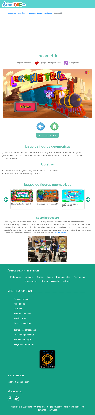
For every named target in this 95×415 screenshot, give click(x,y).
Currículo (18, 309)
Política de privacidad (24, 335)
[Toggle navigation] (90, 4)
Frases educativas (22, 323)
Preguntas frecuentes (24, 344)
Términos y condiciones (25, 330)
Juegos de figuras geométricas (40, 13)
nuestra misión (60, 232)
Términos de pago (22, 339)
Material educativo (22, 313)
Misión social (20, 318)
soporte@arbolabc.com (18, 382)
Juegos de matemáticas (17, 13)
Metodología (19, 304)
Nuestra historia (21, 299)
